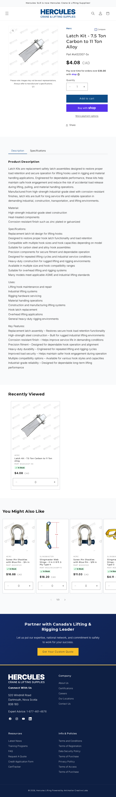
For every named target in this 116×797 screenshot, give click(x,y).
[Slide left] (51, 599)
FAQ (10, 751)
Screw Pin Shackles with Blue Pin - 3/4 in (17, 560)
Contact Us (65, 703)
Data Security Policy (70, 751)
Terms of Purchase (69, 756)
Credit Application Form (20, 761)
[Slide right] (65, 599)
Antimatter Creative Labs (76, 790)
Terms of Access (68, 766)
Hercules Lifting (43, 790)
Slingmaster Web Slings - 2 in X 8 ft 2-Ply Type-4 (51, 562)
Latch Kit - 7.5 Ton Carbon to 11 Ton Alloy (33, 459)
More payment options (87, 116)
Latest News (15, 740)
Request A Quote (17, 756)
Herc (69, 28)
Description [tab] (17, 150)
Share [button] (72, 125)
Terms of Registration (70, 746)
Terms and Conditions (70, 740)
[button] (7, 13)
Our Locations (66, 698)
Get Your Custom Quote (57, 651)
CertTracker (14, 766)
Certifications (66, 688)
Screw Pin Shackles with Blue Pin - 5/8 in (85, 560)
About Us (63, 683)
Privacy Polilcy (67, 761)
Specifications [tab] (38, 150)
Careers (63, 693)
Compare (101, 29)
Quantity (70, 80)
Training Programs (18, 746)
